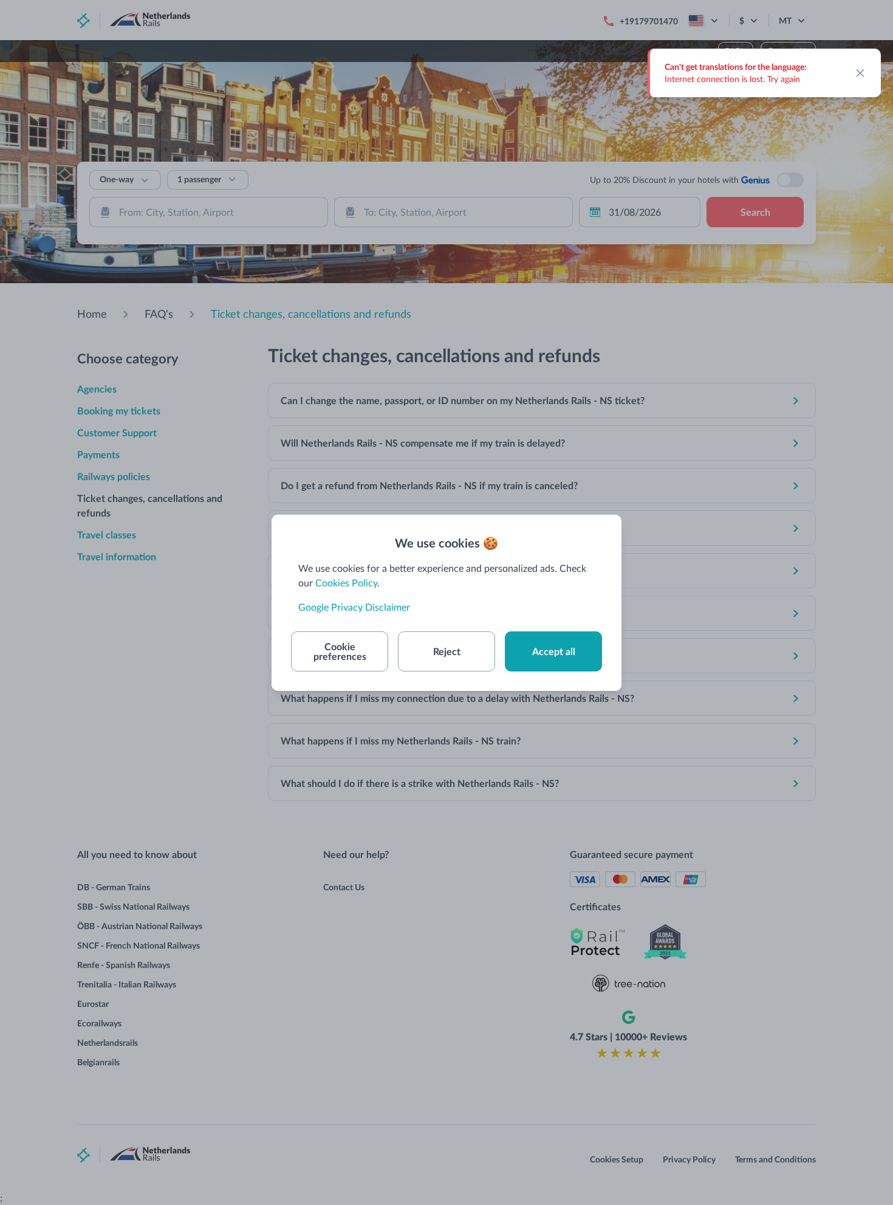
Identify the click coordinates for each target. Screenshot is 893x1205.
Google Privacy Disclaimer (354, 607)
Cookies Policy (346, 582)
